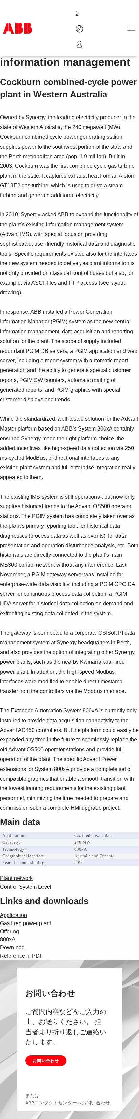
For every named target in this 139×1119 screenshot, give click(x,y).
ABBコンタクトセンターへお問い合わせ (67, 1103)
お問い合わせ (46, 1060)
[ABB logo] (17, 28)
